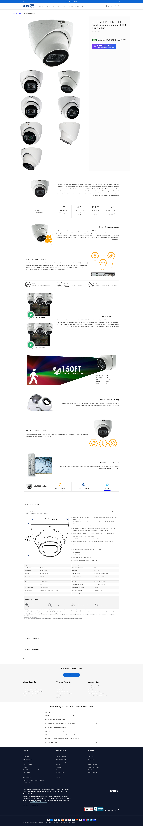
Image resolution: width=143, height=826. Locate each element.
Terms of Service (27, 754)
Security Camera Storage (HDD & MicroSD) (97, 685)
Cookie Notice (26, 772)
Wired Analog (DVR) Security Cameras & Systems (33, 691)
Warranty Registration (61, 756)
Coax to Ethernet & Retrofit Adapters (96, 693)
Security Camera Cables (93, 687)
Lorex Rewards (91, 759)
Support (58, 754)
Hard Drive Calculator (61, 775)
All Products (18, 13)
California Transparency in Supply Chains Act (33, 780)
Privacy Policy (26, 756)
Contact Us (91, 754)
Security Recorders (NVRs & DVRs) (30, 693)
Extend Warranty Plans (61, 759)
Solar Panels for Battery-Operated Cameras (97, 695)
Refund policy (49, 822)
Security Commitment (93, 767)
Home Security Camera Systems (30, 685)
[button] (41, 6)
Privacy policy (56, 822)
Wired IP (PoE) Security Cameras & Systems (32, 689)
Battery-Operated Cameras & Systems (64, 693)
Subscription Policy (27, 759)
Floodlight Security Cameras (62, 691)
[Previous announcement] (23, 1)
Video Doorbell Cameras (61, 687)
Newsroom (91, 762)
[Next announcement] (119, 1)
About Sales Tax (26, 775)
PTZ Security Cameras (28, 695)
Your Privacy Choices (28, 783)
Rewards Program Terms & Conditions (32, 770)
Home (14, 13)
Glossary (58, 770)
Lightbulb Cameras (60, 689)
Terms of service (63, 822)
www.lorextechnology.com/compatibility (78, 609)
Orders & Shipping (27, 764)
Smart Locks (58, 697)
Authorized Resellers (93, 775)
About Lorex (91, 756)
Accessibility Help (27, 777)
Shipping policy (72, 822)
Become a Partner (92, 772)
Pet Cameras (58, 695)
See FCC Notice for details (38, 802)
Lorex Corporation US (31, 822)
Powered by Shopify (40, 822)
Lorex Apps (58, 764)
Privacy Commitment (93, 764)
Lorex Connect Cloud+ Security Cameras (64, 685)
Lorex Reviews (91, 770)
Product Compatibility (61, 762)
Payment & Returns (27, 762)
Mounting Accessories (93, 689)
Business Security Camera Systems (30, 687)
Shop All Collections (70, 675)
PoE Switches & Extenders (94, 691)
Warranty (25, 767)
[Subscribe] (48, 810)
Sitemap (58, 777)
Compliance (58, 767)
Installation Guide (60, 772)
